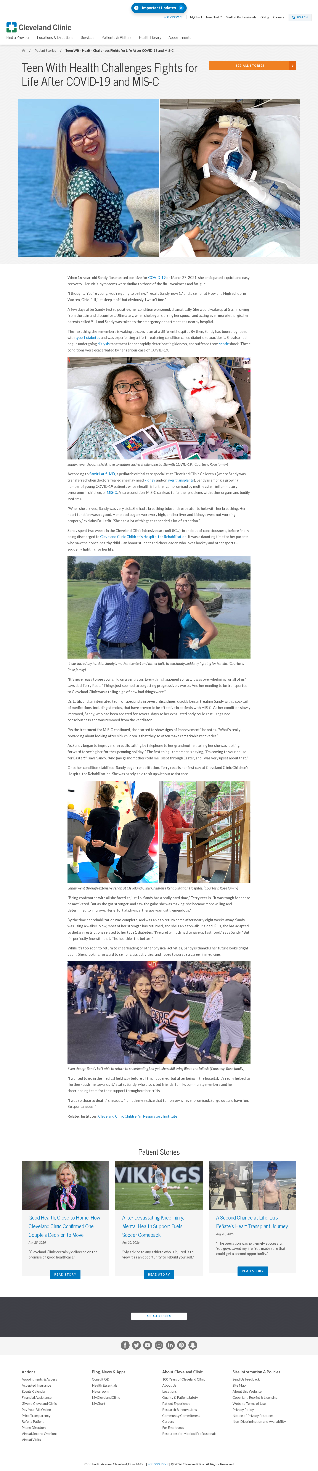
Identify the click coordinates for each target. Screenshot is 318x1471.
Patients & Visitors (117, 37)
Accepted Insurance (36, 1385)
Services (87, 37)
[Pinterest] (181, 1346)
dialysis (104, 344)
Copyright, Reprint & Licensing (255, 1397)
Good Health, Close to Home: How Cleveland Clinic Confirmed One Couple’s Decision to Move (64, 1226)
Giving (264, 17)
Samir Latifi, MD (102, 474)
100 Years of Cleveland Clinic (183, 1379)
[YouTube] (147, 1346)
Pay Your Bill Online (36, 1409)
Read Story (65, 1274)
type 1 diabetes (87, 337)
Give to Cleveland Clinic (39, 1403)
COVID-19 (157, 277)
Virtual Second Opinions (39, 1433)
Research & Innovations (179, 1409)
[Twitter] (136, 1346)
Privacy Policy (243, 1409)
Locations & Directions (55, 37)
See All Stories (250, 66)
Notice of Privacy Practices (253, 1415)
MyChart (196, 17)
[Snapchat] (192, 1346)
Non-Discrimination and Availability (259, 1421)
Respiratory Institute (160, 1116)
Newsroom (100, 1391)
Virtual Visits (31, 1439)
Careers (278, 17)
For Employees (173, 1427)
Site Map (239, 1385)
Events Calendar (34, 1391)
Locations (169, 1391)
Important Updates (159, 8)
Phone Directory (34, 1427)
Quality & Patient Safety (180, 1397)
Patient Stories (46, 50)
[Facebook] (125, 1346)
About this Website (247, 1391)
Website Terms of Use (249, 1403)
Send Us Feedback (246, 1379)
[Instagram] (159, 1346)
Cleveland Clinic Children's (119, 1116)
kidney (150, 480)
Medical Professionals (241, 17)
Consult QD (100, 1379)
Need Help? (214, 17)
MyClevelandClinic (106, 1397)
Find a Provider (18, 37)
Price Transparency (36, 1415)
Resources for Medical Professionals (189, 1433)
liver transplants (180, 480)
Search (302, 17)
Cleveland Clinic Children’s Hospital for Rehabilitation (143, 536)
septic (224, 344)
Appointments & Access (39, 1379)
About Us (169, 1385)
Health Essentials (104, 1385)
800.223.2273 (173, 17)
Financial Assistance (36, 1397)
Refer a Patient (33, 1421)
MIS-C (112, 492)
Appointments (180, 37)
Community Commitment (181, 1415)
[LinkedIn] (170, 1346)
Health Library (150, 37)
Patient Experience (176, 1403)
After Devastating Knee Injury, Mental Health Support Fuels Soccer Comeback (153, 1226)
